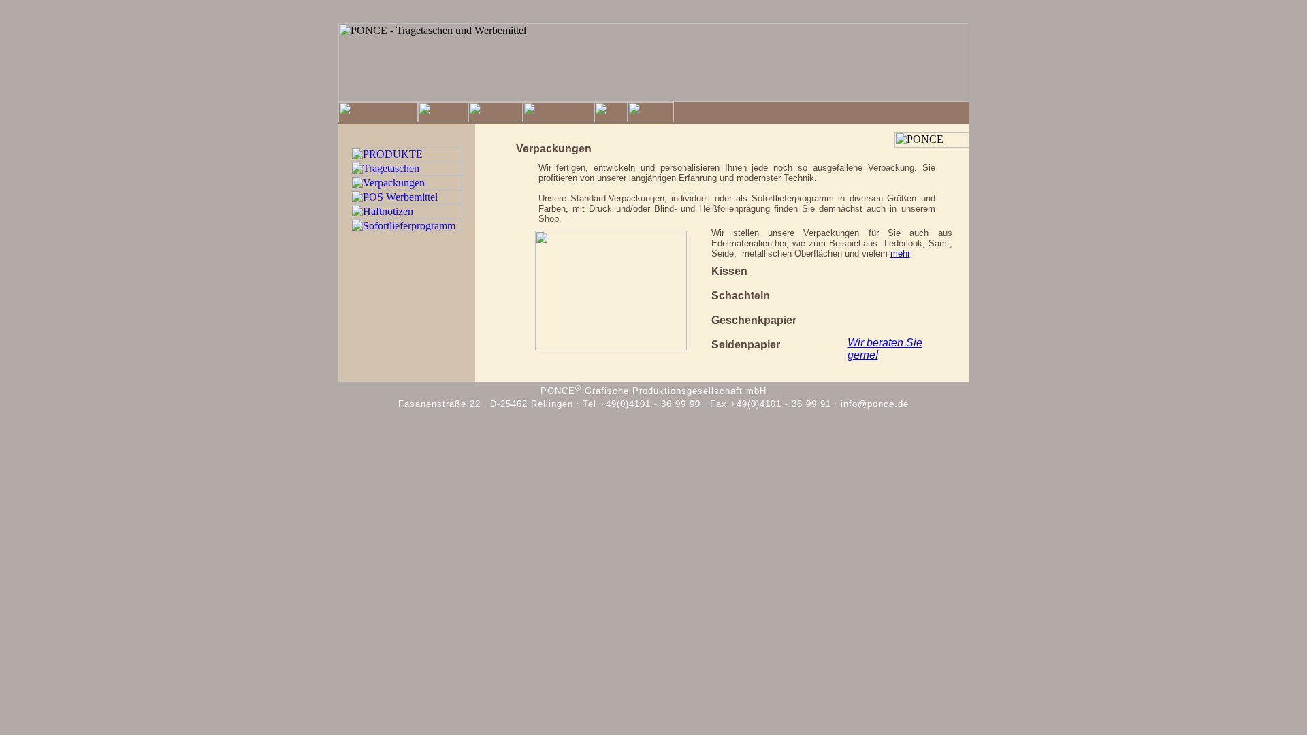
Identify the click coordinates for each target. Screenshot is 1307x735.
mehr (900, 253)
